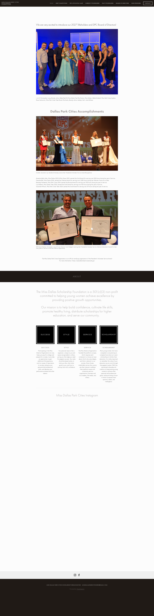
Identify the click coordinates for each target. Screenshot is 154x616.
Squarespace (80, 589)
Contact (148, 3)
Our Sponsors (136, 3)
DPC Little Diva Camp (76, 3)
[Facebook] (79, 575)
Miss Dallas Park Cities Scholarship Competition (10, 3)
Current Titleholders (92, 3)
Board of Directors (122, 3)
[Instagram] (75, 575)
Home (51, 3)
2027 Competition (61, 3)
